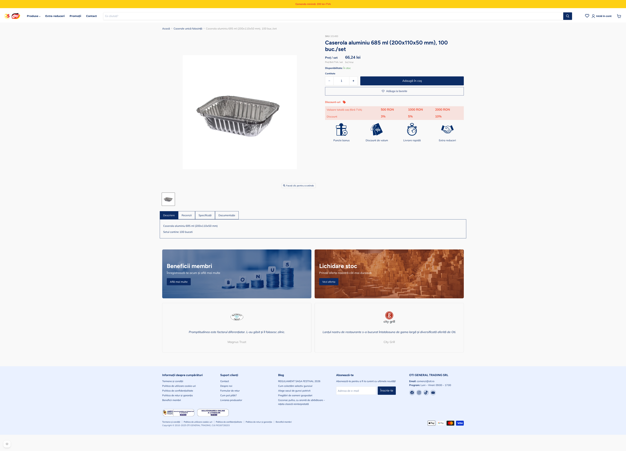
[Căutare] (567, 16)
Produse (33, 16)
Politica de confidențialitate (177, 390)
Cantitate (330, 73)
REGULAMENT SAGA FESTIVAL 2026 (299, 381)
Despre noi (226, 385)
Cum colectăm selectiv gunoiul (295, 385)
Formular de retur (230, 390)
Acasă (166, 28)
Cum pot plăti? (228, 395)
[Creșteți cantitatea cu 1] (353, 80)
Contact (91, 16)
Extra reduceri (55, 16)
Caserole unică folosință (188, 28)
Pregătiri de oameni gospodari (295, 395)
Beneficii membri (171, 400)
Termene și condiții (172, 381)
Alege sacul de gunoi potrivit (294, 390)
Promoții (75, 16)
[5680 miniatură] (168, 199)
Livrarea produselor (231, 400)
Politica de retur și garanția (177, 395)
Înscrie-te (386, 390)
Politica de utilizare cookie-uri (179, 385)
